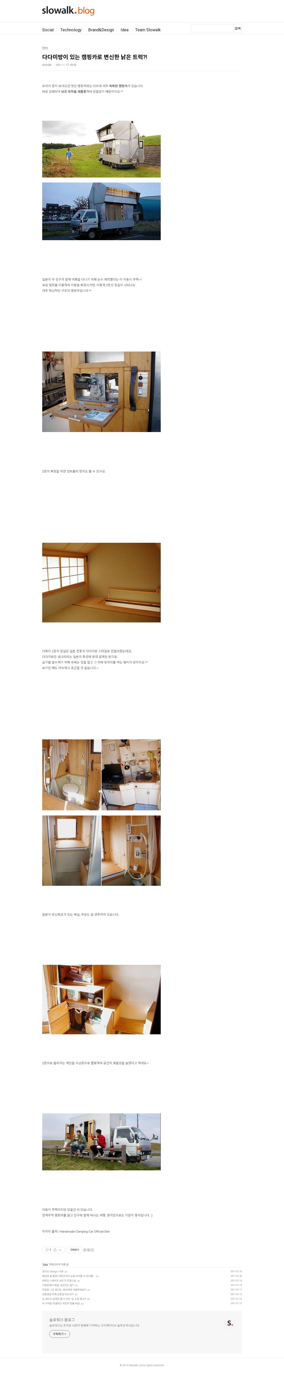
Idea (124, 29)
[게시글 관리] (60, 1250)
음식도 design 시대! (52, 1271)
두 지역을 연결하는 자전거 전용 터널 (61, 1303)
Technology (70, 29)
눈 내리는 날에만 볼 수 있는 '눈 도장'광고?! (64, 1299)
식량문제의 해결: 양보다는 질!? (58, 1285)
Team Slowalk (148, 29)
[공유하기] (55, 1250)
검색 (238, 28)
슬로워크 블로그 (62, 1320)
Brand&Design (101, 29)
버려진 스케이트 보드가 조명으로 (59, 1280)
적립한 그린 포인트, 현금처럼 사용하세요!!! (64, 1289)
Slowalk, (133, 1365)
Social (48, 29)
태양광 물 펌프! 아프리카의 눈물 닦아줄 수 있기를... (68, 1276)
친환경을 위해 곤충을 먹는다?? (58, 1294)
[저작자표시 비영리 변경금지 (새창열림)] (88, 1250)
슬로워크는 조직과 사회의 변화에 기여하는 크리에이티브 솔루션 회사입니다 (94, 1325)
